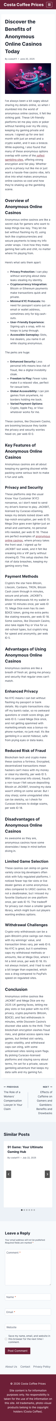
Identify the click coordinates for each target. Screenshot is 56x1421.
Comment (13, 1252)
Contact (25, 1366)
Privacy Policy (41, 1366)
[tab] (22, 1210)
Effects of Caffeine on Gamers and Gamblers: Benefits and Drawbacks (44, 1100)
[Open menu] (49, 4)
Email (10, 1312)
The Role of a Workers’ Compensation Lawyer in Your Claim (13, 1098)
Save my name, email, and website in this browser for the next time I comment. (29, 1339)
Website (11, 1327)
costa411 (12, 59)
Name (11, 1297)
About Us (11, 1366)
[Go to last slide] (8, 1174)
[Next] (47, 1174)
